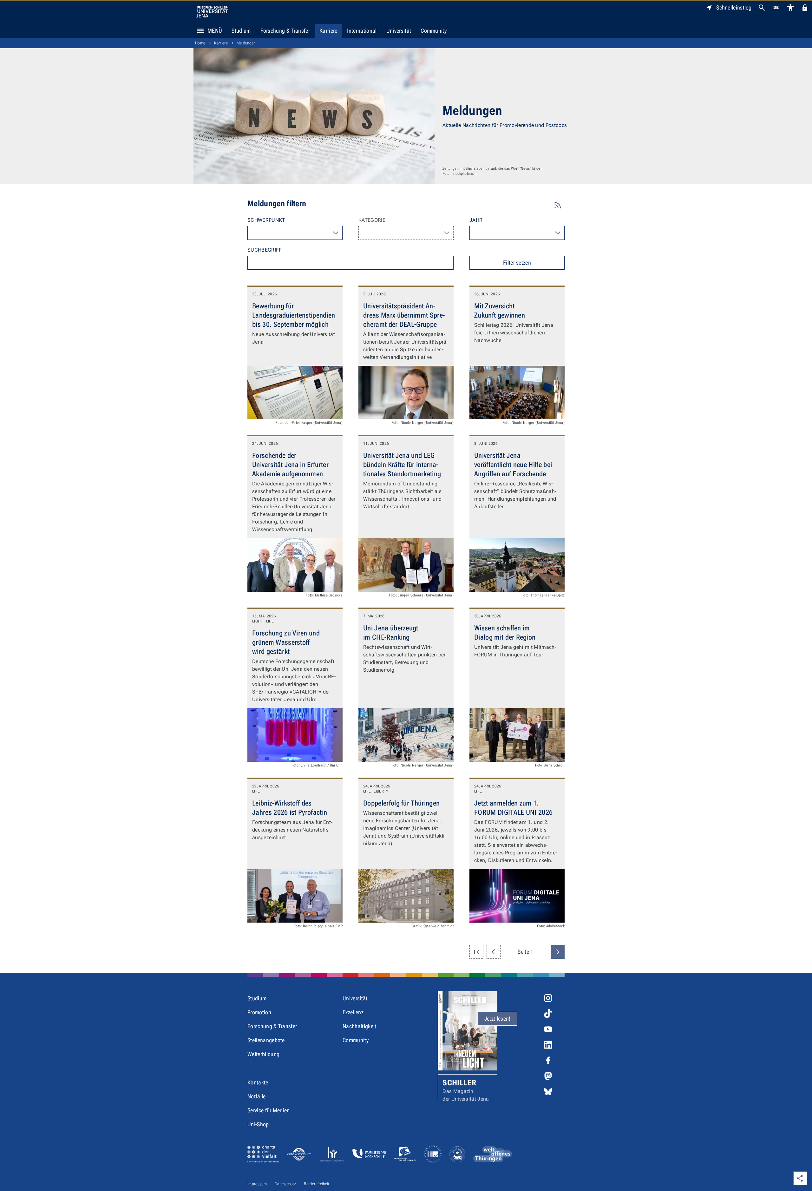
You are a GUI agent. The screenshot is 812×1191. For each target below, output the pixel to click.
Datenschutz (285, 1183)
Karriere (328, 30)
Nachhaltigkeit (359, 1026)
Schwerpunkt (266, 220)
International (362, 30)
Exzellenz (353, 1012)
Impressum (257, 1183)
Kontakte (257, 1082)
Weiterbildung (263, 1054)
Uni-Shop (258, 1124)
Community (434, 30)
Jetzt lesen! (497, 1018)
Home (200, 43)
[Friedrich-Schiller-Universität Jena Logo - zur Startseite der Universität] (212, 11)
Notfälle (256, 1096)
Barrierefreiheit (316, 1183)
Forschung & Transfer (285, 30)
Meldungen (246, 43)
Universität (398, 30)
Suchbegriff (264, 250)
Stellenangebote (266, 1040)
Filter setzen (517, 262)
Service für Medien (268, 1110)
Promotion (259, 1012)
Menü (214, 30)
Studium (241, 30)
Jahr (475, 220)
